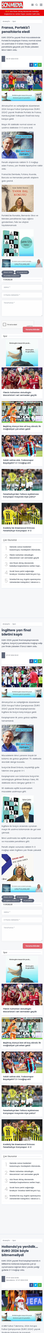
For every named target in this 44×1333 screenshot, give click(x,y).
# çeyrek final (22, 272)
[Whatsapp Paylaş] (40, 65)
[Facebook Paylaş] (31, 65)
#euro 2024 (8, 272)
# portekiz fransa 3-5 (11, 276)
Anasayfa (6, 21)
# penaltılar (28, 901)
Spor (14, 21)
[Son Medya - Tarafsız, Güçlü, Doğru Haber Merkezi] (12, 5)
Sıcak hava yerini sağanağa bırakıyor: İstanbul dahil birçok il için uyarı (22, 12)
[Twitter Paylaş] (35, 65)
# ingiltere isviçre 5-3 (11, 901)
